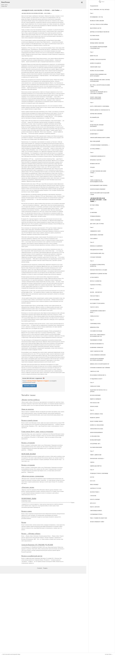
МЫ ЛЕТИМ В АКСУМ (95, 28)
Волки (23, 522)
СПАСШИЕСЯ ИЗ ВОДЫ (96, 331)
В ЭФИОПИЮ (93, 212)
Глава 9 (91, 227)
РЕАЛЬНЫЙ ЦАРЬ (94, 117)
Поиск (101, 1)
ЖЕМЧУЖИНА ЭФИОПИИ (96, 234)
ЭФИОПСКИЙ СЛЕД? (95, 67)
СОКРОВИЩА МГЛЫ (95, 323)
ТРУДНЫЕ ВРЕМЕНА (95, 216)
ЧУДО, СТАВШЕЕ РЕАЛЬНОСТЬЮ (98, 518)
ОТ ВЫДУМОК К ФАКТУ (96, 378)
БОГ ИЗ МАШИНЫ (94, 299)
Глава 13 (92, 319)
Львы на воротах (27, 409)
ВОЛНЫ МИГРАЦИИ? (95, 440)
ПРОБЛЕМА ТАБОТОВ (95, 160)
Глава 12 (92, 288)
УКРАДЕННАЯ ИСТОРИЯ (96, 249)
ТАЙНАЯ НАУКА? (94, 316)
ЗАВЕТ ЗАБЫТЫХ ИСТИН (96, 351)
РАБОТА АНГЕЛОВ (94, 506)
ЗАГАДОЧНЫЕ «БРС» (95, 443)
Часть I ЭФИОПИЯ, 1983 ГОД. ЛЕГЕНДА (99, 9)
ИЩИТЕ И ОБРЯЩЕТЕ (95, 399)
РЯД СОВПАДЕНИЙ (95, 141)
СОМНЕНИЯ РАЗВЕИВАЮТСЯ (97, 156)
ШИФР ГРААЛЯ (94, 55)
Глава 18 (92, 469)
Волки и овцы (26, 511)
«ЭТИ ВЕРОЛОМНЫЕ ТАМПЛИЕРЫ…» (99, 145)
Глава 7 (91, 176)
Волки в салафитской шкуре (31, 556)
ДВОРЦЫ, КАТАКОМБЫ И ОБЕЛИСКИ (99, 31)
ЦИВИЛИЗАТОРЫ (94, 327)
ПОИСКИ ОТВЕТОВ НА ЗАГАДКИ (98, 270)
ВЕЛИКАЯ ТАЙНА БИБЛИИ (97, 20)
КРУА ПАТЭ (93, 503)
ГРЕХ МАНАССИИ (94, 402)
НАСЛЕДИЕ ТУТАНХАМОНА (97, 303)
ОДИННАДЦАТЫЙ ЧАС (96, 466)
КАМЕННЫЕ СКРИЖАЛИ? (96, 347)
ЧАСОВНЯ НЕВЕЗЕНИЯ (96, 447)
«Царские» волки (27, 487)
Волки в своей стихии (29, 420)
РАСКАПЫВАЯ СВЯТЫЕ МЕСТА (98, 375)
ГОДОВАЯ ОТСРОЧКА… (96, 284)
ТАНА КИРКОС (94, 238)
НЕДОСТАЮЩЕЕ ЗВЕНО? (96, 421)
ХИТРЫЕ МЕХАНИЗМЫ (96, 113)
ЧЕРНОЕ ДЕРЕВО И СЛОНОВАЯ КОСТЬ (100, 110)
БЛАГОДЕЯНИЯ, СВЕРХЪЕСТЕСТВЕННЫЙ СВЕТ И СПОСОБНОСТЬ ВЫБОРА (98, 92)
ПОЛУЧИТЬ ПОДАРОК (29, 385)
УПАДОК (92, 167)
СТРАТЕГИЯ (93, 495)
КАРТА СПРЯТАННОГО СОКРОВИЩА (99, 106)
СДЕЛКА (92, 462)
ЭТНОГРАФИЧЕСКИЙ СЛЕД (97, 253)
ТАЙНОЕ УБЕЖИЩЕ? (95, 220)
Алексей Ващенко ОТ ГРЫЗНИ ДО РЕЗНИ (37, 545)
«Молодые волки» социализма (32, 476)
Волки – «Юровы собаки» (31, 533)
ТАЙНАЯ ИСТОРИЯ (95, 386)
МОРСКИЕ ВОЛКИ (28, 454)
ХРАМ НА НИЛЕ (94, 406)
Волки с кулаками (28, 443)
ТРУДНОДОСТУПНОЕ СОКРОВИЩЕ (99, 473)
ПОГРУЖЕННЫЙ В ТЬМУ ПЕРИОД (98, 185)
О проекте (39, 568)
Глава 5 (91, 121)
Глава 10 (92, 242)
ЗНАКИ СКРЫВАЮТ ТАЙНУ (97, 521)
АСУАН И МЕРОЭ (94, 277)
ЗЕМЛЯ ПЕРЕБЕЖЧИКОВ (96, 432)
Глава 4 (91, 102)
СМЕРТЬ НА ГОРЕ (94, 371)
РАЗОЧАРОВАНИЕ (94, 39)
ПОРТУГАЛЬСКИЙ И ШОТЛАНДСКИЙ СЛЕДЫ (11, 654)
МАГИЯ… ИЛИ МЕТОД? (96, 292)
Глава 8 (91, 208)
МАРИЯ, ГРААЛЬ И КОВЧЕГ (97, 70)
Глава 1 (91, 13)
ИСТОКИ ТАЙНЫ (94, 205)
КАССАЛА (92, 480)
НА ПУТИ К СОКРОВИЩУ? (97, 130)
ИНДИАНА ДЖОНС (95, 417)
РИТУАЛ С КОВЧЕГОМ (95, 281)
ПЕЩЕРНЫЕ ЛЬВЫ (28, 498)
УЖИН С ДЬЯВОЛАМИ (95, 454)
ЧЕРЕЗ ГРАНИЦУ (94, 484)
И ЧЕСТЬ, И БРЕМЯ (95, 499)
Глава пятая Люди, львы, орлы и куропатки (37, 431)
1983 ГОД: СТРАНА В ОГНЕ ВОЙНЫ (99, 24)
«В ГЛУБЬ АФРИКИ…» (95, 148)
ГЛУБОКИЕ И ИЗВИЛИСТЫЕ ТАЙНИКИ (100, 367)
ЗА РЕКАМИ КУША (95, 436)
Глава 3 (91, 52)
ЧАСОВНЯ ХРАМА (94, 35)
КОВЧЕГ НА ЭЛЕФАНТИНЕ (97, 425)
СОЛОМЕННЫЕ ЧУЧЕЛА (96, 514)
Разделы (45, 568)
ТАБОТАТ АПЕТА (94, 307)
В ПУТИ (92, 477)
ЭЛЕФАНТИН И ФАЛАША (96, 428)
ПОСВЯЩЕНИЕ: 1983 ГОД (96, 17)
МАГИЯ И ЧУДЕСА (94, 492)
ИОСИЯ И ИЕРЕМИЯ (95, 395)
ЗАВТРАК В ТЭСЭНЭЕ (95, 488)
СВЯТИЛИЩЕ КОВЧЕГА (96, 510)
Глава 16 (92, 410)
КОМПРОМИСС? (94, 133)
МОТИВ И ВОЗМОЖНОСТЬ (97, 343)
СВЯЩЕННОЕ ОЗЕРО (95, 231)
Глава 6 (91, 152)
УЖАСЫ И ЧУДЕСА (95, 296)
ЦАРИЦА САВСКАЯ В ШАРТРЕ (98, 59)
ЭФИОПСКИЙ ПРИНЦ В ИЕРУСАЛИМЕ (100, 137)
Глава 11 (92, 260)
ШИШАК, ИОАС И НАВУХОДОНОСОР (99, 364)
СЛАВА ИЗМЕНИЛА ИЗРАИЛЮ (98, 355)
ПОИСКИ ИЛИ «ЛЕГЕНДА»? (97, 458)
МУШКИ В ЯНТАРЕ (95, 163)
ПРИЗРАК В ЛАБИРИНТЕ (96, 246)
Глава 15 (92, 382)
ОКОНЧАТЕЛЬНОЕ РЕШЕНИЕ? (97, 189)
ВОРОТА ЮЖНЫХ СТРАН (96, 414)
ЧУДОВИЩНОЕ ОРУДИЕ (96, 340)
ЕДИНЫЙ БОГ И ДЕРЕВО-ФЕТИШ (98, 273)
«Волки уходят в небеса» (30, 400)
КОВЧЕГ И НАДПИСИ (95, 63)
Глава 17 (92, 451)
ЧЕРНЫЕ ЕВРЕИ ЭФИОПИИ (97, 43)
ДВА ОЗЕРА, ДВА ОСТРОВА (97, 223)
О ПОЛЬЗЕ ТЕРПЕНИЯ (95, 257)
